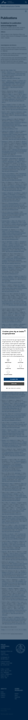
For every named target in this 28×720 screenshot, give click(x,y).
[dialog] (14, 359)
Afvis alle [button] (14, 383)
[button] (14, 388)
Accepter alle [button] (14, 379)
